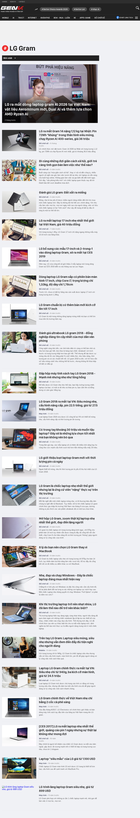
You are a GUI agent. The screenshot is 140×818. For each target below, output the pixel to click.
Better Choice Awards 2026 (55, 9)
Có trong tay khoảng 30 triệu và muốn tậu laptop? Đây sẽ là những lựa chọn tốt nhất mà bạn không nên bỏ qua (67, 433)
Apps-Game (85, 18)
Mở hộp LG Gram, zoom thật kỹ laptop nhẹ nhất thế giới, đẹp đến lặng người (67, 520)
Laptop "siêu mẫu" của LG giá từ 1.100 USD (67, 759)
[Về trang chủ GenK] (12, 9)
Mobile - (42, 650)
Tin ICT (21, 18)
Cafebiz (22, 2)
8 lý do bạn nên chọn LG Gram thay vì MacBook (63, 549)
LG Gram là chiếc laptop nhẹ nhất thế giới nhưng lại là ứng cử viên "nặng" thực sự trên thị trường (68, 489)
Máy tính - (43, 414)
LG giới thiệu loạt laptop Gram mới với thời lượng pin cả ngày (67, 459)
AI (13, 18)
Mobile (5, 18)
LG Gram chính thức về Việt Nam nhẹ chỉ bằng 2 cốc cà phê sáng (65, 700)
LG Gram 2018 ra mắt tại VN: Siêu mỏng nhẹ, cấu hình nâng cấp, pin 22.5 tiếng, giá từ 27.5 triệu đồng (68, 405)
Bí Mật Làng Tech (126, 18)
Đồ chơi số (99, 18)
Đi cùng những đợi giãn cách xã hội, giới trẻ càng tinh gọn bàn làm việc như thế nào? (68, 163)
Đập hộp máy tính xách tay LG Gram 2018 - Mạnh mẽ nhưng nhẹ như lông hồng (67, 375)
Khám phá (45, 18)
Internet (32, 18)
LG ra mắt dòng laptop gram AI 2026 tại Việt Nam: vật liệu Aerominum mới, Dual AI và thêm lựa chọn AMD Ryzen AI (48, 109)
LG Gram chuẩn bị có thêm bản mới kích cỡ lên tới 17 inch (67, 306)
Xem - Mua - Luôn (62, 18)
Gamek (4, 2)
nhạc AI (96, 9)
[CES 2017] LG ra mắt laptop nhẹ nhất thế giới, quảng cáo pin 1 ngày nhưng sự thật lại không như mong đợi (68, 730)
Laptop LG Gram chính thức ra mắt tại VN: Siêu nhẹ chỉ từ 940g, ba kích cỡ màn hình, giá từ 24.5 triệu (67, 672)
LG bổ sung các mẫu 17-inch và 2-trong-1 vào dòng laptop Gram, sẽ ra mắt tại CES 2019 (66, 252)
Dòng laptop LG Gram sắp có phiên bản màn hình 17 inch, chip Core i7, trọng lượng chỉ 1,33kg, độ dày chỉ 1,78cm (68, 280)
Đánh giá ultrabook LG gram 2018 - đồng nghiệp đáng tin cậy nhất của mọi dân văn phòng (66, 336)
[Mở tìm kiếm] (137, 8)
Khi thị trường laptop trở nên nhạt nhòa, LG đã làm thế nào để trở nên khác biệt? (67, 606)
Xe (75, 18)
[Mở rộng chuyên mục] (136, 17)
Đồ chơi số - (44, 143)
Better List (80, 9)
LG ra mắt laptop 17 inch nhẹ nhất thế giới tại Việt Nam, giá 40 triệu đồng (66, 222)
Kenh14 (13, 2)
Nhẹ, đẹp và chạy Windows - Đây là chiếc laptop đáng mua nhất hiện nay (66, 577)
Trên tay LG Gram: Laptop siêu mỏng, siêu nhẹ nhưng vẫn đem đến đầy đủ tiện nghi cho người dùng (66, 642)
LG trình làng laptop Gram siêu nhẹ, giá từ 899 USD (66, 788)
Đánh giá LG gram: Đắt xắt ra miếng (62, 192)
